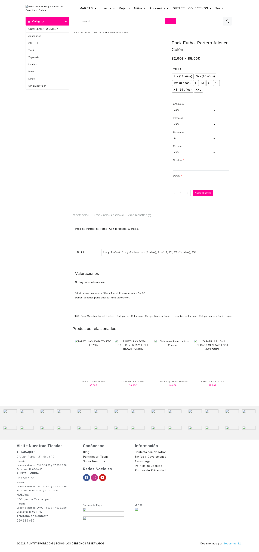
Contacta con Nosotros (151, 452)
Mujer (123, 8)
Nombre (178, 160)
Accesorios (157, 8)
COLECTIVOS (198, 8)
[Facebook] (86, 477)
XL (170, 252)
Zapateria (33, 57)
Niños (138, 8)
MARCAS (86, 8)
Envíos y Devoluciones (150, 456)
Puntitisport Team (95, 456)
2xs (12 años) (111, 252)
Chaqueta (178, 104)
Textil (31, 50)
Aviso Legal (143, 461)
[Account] (227, 21)
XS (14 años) (182, 252)
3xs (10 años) (130, 252)
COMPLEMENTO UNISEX (43, 29)
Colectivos (137, 316)
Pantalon (178, 118)
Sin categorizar (37, 85)
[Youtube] (102, 477)
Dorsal (177, 175)
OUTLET (179, 8)
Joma (229, 316)
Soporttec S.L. (232, 543)
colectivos (191, 316)
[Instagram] (94, 477)
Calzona (177, 146)
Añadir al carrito (203, 193)
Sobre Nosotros (94, 461)
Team (219, 8)
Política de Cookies (148, 466)
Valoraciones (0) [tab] (139, 215)
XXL (194, 252)
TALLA (177, 69)
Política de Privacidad (150, 470)
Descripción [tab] (81, 215)
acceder (88, 297)
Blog (86, 452)
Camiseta (178, 132)
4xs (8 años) (148, 252)
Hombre (105, 8)
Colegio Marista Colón (157, 316)
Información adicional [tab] (108, 215)
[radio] (182, 76)
